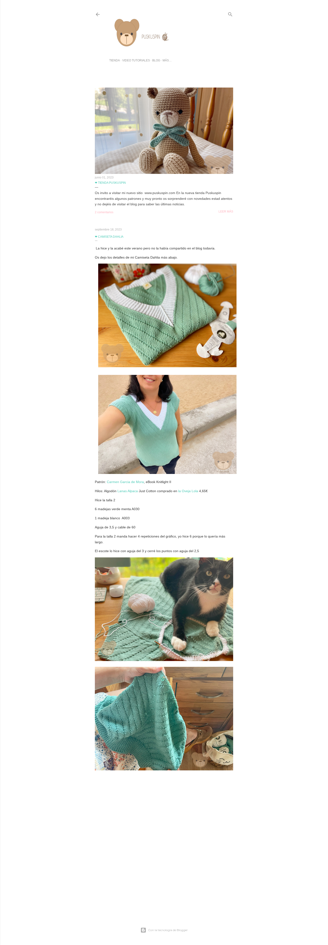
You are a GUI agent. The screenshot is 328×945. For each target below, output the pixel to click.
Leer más (226, 211)
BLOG (156, 60)
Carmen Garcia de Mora (125, 482)
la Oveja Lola (188, 491)
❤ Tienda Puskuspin (110, 182)
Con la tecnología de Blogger (168, 930)
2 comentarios (104, 212)
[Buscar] (230, 13)
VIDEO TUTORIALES (136, 60)
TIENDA (114, 60)
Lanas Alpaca (127, 491)
